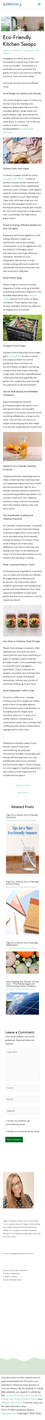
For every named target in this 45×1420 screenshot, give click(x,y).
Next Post (22, 792)
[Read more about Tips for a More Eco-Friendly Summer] (22, 848)
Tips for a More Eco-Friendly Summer (22, 816)
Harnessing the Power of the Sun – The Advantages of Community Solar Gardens (22, 983)
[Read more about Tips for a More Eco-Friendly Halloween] (22, 962)
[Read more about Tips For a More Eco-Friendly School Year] (22, 912)
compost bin (15, 356)
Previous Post (22, 785)
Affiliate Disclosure (11, 1402)
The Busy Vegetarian (11, 1273)
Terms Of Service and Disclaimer (24, 1395)
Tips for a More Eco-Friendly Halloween (22, 943)
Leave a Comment (12, 50)
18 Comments (11, 887)
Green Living (29, 50)
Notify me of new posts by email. (23, 1131)
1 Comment (10, 989)
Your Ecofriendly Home (12, 1280)
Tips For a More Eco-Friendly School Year (22, 882)
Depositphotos (8, 1413)
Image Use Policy (11, 1399)
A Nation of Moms (10, 1277)
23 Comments (11, 820)
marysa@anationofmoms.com (21, 1253)
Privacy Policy (29, 1399)
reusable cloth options (14, 179)
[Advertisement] (22, 1317)
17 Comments (11, 948)
